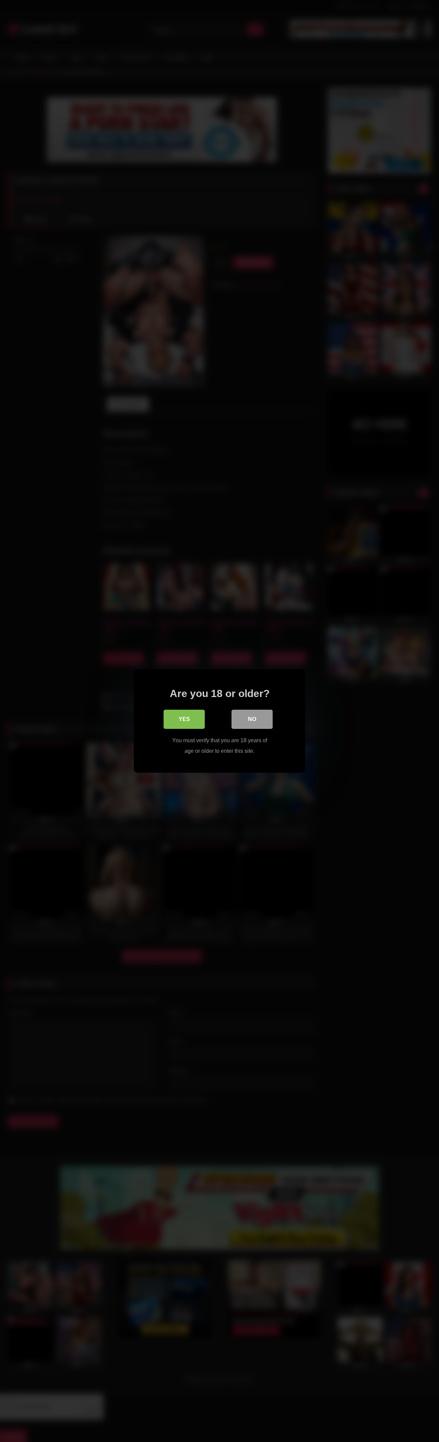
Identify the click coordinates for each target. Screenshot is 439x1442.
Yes (184, 719)
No (252, 719)
